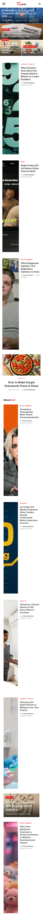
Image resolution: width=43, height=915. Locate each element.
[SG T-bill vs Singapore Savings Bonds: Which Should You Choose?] (21, 32)
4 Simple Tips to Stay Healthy (30, 51)
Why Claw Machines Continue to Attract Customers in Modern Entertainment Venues (29, 834)
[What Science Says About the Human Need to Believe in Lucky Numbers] (10, 108)
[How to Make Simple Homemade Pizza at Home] (21, 365)
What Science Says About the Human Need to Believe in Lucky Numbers (30, 73)
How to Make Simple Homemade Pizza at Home (21, 384)
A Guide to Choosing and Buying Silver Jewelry (20, 806)
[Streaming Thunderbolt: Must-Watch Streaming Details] (11, 450)
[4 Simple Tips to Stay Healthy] (32, 48)
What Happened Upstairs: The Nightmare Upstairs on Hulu (30, 267)
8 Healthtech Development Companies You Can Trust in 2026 (19, 13)
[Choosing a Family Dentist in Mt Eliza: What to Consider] (11, 645)
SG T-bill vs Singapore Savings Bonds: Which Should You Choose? (21, 35)
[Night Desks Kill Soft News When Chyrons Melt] (10, 206)
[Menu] (3, 3)
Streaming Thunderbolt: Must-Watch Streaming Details (29, 413)
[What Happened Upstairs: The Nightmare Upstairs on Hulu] (10, 304)
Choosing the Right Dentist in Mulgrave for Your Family (29, 706)
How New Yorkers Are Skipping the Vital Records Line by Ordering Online (10, 48)
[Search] (39, 3)
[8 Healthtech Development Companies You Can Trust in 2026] (21, 16)
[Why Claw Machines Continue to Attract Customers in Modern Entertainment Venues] (11, 867)
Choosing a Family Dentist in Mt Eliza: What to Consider (29, 608)
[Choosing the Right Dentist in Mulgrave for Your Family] (11, 743)
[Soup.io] (21, 4)
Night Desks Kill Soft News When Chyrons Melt (30, 168)
